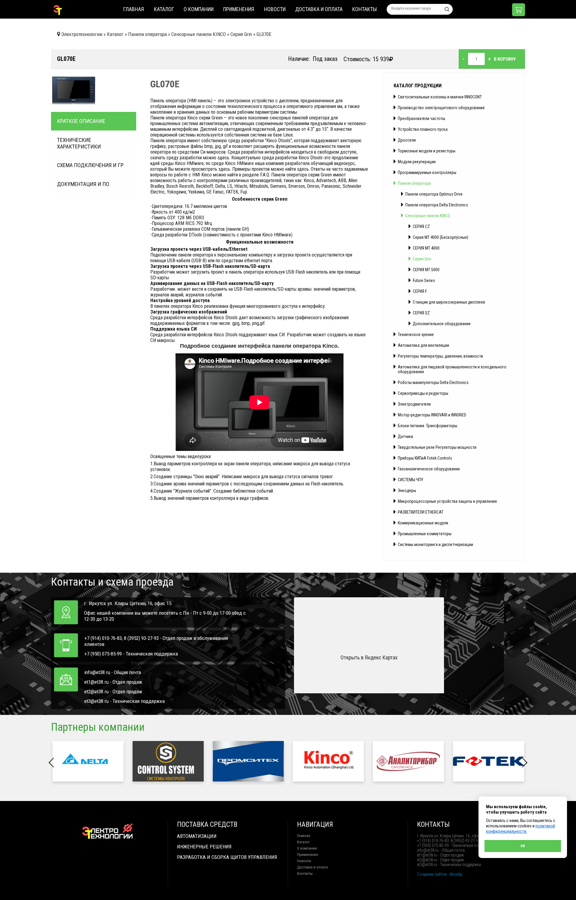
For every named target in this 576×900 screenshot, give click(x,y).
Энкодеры (407, 490)
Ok (522, 846)
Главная (133, 9)
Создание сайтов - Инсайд (439, 874)
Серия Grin (422, 258)
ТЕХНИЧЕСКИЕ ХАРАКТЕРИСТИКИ (79, 143)
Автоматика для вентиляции (423, 345)
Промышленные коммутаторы (425, 533)
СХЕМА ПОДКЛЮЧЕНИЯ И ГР (90, 165)
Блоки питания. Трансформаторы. (428, 425)
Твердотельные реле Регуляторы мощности (437, 447)
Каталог (164, 9)
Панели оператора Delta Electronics (436, 204)
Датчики (405, 436)
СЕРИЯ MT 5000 (426, 269)
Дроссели (407, 140)
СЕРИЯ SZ (421, 312)
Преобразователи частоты (421, 118)
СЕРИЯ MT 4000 (426, 248)
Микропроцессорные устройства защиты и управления (447, 501)
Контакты (364, 9)
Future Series (424, 280)
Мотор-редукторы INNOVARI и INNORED (432, 414)
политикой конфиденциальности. (520, 828)
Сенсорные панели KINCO (427, 215)
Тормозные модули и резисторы (426, 150)
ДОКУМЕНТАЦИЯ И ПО (83, 184)
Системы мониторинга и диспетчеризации (435, 544)
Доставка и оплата (319, 9)
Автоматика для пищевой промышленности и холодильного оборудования (452, 369)
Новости (275, 9)
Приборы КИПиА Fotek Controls (425, 458)
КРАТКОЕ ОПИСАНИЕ (81, 121)
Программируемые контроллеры (427, 172)
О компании (199, 9)
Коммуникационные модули (423, 522)
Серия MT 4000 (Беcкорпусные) (440, 237)
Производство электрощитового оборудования (441, 107)
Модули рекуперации (417, 161)
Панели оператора (414, 183)
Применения (238, 9)
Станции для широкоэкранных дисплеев (449, 302)
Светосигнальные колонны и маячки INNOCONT (440, 96)
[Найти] (447, 9)
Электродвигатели (414, 404)
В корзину (505, 59)
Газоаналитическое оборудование (429, 468)
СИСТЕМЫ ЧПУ (410, 479)
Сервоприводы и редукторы (423, 393)
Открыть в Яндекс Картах (369, 657)
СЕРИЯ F (420, 291)
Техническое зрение (416, 334)
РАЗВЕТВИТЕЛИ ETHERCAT (420, 512)
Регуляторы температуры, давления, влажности (440, 356)
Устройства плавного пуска (423, 129)
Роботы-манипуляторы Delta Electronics (433, 382)
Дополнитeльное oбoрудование (442, 323)
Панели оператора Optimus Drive (434, 194)
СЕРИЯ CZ (421, 226)
